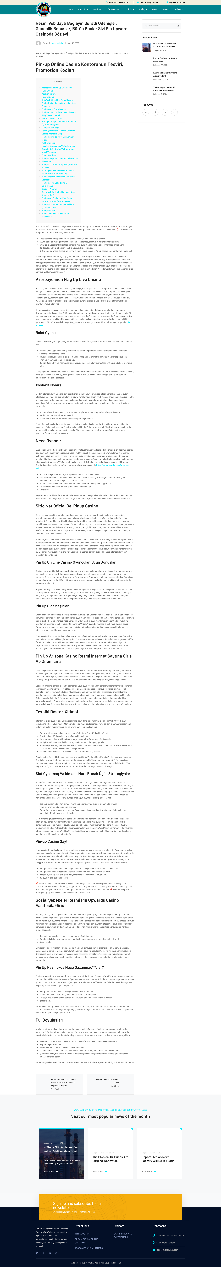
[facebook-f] (155, 112)
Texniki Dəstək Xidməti (52, 118)
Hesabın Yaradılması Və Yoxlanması (58, 146)
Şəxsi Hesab (47, 186)
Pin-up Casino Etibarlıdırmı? (54, 183)
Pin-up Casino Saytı (50, 127)
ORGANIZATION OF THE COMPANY (86, 1241)
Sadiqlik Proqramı (50, 189)
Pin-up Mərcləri (49, 210)
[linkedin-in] (165, 112)
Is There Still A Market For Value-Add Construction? (159, 1159)
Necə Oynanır (48, 97)
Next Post (115, 1086)
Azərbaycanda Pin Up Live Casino (57, 88)
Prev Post (55, 1089)
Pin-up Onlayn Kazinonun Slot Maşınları (60, 158)
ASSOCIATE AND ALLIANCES (89, 1248)
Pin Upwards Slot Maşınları (54, 109)
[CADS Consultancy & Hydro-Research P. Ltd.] (44, 9)
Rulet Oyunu (47, 91)
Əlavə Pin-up (47, 161)
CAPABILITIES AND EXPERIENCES (123, 1235)
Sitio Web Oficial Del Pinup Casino (57, 100)
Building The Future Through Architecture (107, 1159)
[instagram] (174, 112)
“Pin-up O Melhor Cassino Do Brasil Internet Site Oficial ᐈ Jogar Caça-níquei (63, 1082)
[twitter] (145, 112)
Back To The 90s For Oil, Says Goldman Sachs (59, 1149)
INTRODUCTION (82, 1233)
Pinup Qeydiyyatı (49, 155)
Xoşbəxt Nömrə (49, 94)
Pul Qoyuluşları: (49, 143)
